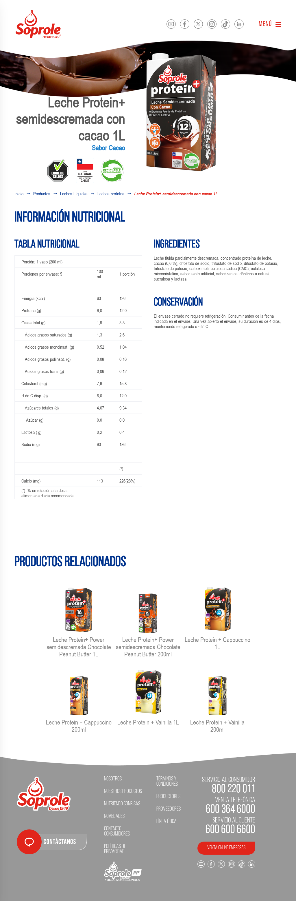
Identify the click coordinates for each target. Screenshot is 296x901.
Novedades (114, 816)
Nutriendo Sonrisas (122, 804)
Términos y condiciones (167, 781)
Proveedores (168, 809)
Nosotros (113, 779)
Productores (168, 797)
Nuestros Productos (123, 791)
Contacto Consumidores (117, 831)
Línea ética (166, 821)
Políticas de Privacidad (115, 849)
